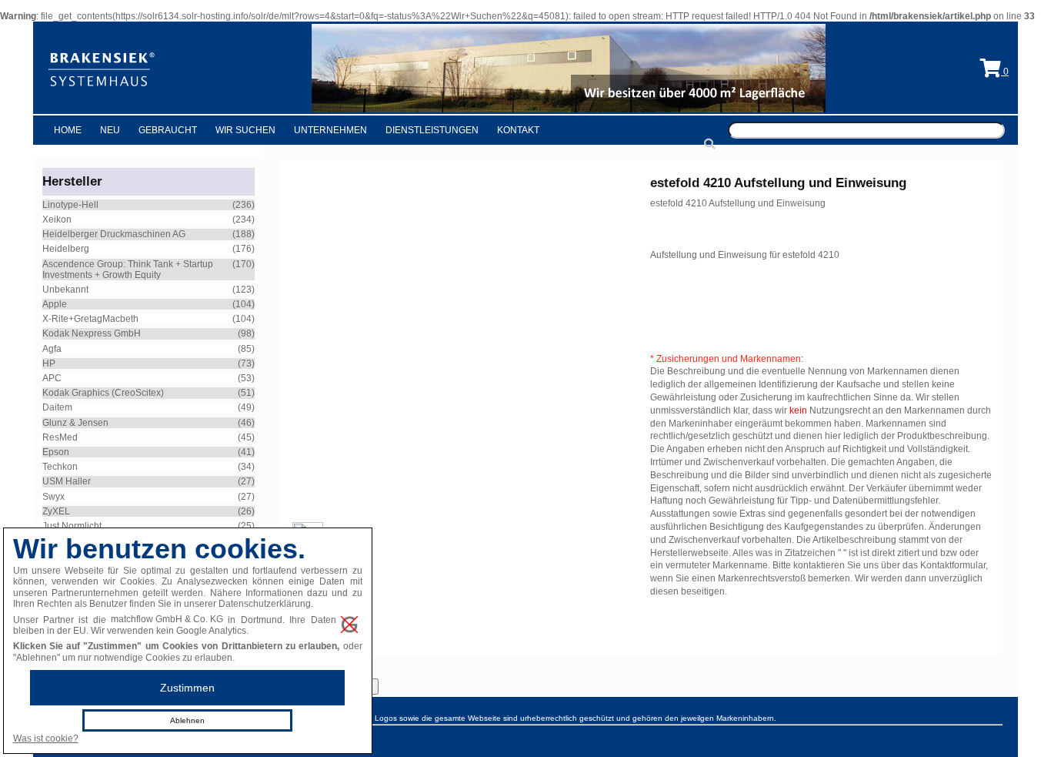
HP (48, 363)
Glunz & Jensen (75, 422)
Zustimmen (187, 688)
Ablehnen (187, 720)
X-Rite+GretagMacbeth (90, 318)
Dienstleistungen (432, 130)
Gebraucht (167, 130)
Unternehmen (330, 130)
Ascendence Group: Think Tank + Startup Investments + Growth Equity (127, 269)
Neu (110, 130)
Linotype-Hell (70, 204)
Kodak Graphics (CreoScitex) (103, 392)
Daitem (57, 407)
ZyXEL (56, 511)
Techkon (60, 466)
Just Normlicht (72, 526)
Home (68, 130)
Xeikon (57, 219)
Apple (54, 304)
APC (52, 378)
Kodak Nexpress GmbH (91, 333)
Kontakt (518, 130)
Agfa (52, 348)
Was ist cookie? (45, 738)
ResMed (60, 437)
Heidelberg (65, 248)
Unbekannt (65, 289)
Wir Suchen (245, 130)
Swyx (53, 496)
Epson (55, 452)
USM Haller (66, 481)
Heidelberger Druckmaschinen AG (113, 234)
